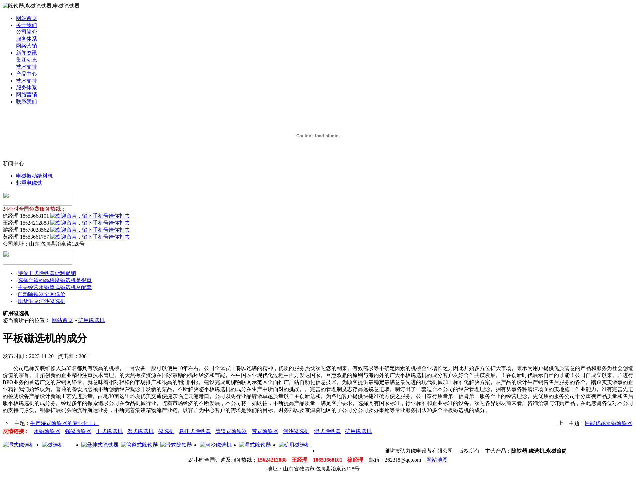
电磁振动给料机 (34, 176)
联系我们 (26, 101)
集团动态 (26, 60)
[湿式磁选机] (18, 445)
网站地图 (437, 460)
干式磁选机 (109, 431)
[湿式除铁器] (255, 445)
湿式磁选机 (140, 431)
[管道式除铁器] (139, 445)
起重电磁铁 (29, 183)
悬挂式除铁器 (195, 431)
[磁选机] (52, 445)
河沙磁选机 (296, 431)
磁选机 (166, 431)
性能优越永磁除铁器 (608, 423)
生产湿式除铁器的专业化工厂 (64, 423)
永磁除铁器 (47, 431)
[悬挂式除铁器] (100, 445)
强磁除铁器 (78, 431)
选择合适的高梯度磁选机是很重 (55, 280)
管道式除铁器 (231, 431)
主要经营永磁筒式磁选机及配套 (55, 287)
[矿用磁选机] (294, 445)
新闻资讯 (26, 53)
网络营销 (26, 46)
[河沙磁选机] (216, 445)
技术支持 (26, 67)
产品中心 (26, 74)
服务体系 (26, 39)
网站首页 (26, 18)
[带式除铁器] (176, 445)
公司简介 (26, 32)
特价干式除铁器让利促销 (47, 273)
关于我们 (26, 25)
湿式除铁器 (327, 431)
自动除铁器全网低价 (41, 294)
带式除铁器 (265, 431)
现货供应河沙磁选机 (41, 301)
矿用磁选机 (91, 320)
